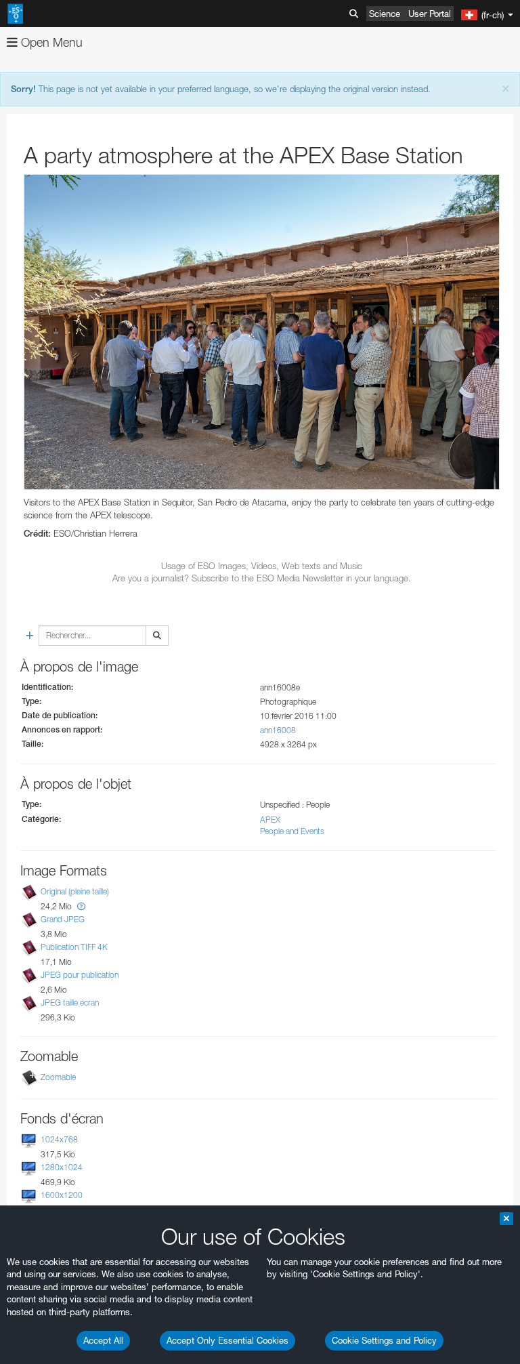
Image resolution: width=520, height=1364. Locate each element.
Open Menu (50, 42)
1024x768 (59, 1139)
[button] (81, 906)
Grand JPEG (63, 919)
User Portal (429, 13)
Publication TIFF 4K (74, 947)
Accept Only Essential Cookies (227, 1340)
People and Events (292, 831)
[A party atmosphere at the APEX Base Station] (261, 332)
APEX (270, 819)
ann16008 (278, 730)
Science (384, 13)
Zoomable (58, 1077)
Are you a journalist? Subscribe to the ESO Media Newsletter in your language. (261, 578)
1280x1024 (62, 1167)
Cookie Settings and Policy (384, 1340)
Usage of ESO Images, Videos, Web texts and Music (261, 565)
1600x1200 (62, 1195)
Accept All (103, 1340)
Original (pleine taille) (75, 891)
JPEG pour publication (79, 975)
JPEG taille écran (70, 1003)
